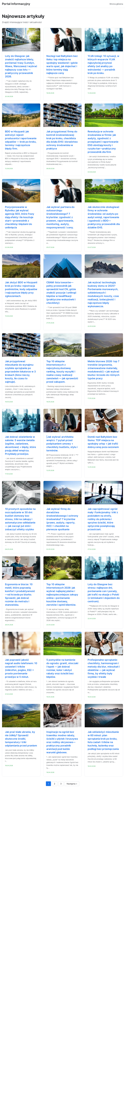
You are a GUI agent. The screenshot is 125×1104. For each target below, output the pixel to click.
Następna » (72, 783)
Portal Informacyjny (16, 4)
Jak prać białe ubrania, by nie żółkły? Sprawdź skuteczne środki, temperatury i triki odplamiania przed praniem (21, 738)
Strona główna (116, 4)
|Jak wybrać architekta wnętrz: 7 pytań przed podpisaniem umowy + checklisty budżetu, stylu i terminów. (62, 443)
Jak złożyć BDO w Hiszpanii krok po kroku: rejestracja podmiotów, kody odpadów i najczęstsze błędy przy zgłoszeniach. (21, 289)
